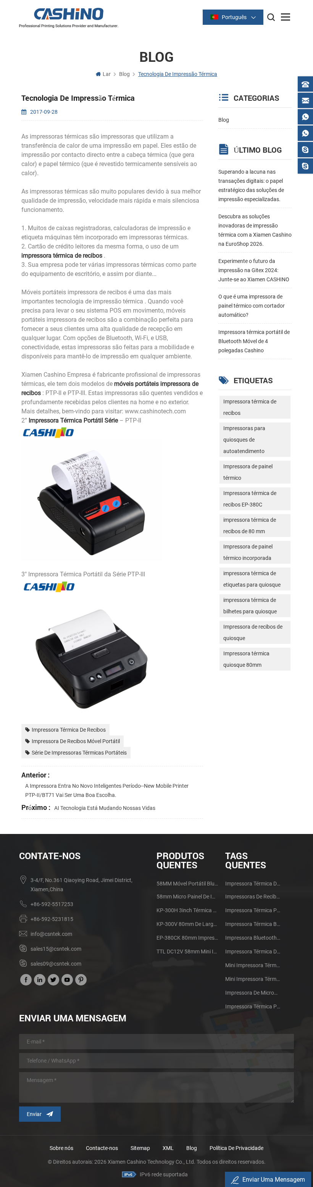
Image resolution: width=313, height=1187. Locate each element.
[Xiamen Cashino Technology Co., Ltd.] (68, 18)
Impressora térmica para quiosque (252, 910)
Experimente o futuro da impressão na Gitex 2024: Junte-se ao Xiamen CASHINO (253, 270)
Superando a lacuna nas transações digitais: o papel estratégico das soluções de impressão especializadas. (251, 185)
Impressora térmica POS (252, 1006)
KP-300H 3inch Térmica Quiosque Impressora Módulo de (188, 910)
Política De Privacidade (236, 1148)
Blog (223, 120)
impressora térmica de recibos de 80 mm (249, 525)
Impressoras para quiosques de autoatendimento (244, 439)
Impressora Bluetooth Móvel (252, 938)
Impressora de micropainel (252, 993)
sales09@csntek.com (56, 964)
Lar (107, 74)
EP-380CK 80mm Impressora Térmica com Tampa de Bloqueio (188, 938)
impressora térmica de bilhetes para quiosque (250, 605)
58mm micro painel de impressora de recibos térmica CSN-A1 (188, 896)
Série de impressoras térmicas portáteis (79, 753)
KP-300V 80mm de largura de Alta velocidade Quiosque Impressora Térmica (188, 924)
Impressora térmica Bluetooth (252, 924)
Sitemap (140, 1148)
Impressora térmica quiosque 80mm (246, 659)
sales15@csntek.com (56, 949)
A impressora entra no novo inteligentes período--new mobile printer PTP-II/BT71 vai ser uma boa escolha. (107, 790)
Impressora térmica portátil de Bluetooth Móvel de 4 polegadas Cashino (254, 341)
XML (168, 1148)
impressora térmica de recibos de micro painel (252, 951)
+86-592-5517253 (52, 904)
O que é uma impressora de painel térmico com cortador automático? (251, 306)
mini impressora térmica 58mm (252, 979)
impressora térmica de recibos (61, 255)
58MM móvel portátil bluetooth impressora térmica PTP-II (188, 884)
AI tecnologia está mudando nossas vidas (104, 808)
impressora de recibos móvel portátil (76, 741)
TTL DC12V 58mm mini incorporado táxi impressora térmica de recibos (188, 951)
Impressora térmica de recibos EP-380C (249, 499)
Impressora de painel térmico (248, 472)
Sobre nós (61, 1148)
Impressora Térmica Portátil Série (72, 420)
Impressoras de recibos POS (252, 896)
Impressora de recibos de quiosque (252, 632)
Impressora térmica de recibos (69, 730)
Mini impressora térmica (252, 965)
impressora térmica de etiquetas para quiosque (252, 579)
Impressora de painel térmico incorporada (248, 552)
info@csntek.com (51, 934)
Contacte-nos (102, 1148)
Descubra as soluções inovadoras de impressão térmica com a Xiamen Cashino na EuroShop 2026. (255, 230)
